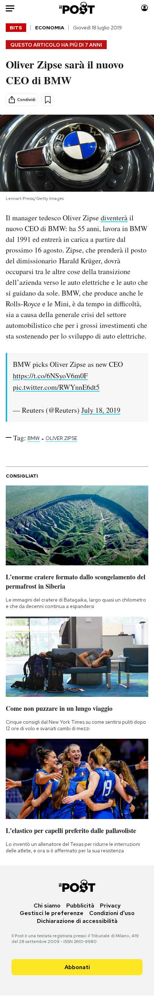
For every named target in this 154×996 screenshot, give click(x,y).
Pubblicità (80, 905)
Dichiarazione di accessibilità (77, 921)
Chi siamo (47, 905)
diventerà (114, 217)
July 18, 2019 (100, 410)
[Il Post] (77, 8)
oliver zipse (61, 438)
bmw (34, 438)
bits (16, 27)
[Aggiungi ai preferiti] (48, 100)
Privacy (110, 905)
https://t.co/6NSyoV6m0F (50, 375)
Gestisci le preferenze (51, 913)
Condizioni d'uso (112, 913)
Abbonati (77, 967)
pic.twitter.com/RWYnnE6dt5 (56, 387)
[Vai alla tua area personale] (144, 8)
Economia (49, 27)
